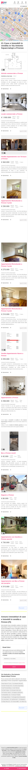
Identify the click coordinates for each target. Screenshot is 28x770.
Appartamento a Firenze (9, 397)
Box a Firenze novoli (8, 453)
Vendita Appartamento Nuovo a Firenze (12, 354)
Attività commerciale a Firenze (12, 73)
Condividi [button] (24, 6)
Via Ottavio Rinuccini (5, 701)
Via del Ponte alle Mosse (6, 688)
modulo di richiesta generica (16, 425)
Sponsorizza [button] (6, 88)
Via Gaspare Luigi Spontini (17, 692)
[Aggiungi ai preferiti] (11, 88)
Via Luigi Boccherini (14, 699)
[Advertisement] (14, 231)
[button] (15, 2)
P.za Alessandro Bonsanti (17, 683)
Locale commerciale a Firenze (11, 114)
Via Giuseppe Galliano (5, 697)
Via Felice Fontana (5, 690)
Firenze (9, 680)
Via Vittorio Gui (23, 701)
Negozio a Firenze (7, 495)
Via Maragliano (22, 699)
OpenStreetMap (16, 40)
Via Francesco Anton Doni (15, 690)
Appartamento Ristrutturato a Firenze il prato (11, 202)
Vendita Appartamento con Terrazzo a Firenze (13, 158)
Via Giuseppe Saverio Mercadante (18, 697)
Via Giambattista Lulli (5, 694)
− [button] (2, 12)
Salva (14, 666)
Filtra (7, 768)
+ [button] (2, 10)
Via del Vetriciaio (15, 688)
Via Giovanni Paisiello (15, 694)
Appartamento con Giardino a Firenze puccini (11, 538)
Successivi (22, 608)
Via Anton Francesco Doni (6, 685)
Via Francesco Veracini (6, 692)
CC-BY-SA (26, 40)
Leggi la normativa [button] (22, 662)
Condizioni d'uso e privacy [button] (20, 765)
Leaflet (7, 40)
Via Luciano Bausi (5, 699)
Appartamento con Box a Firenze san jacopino (12, 582)
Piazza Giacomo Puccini (6, 683)
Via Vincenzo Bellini (15, 701)
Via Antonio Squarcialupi (18, 685)
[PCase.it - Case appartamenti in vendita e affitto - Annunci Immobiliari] (4, 2)
